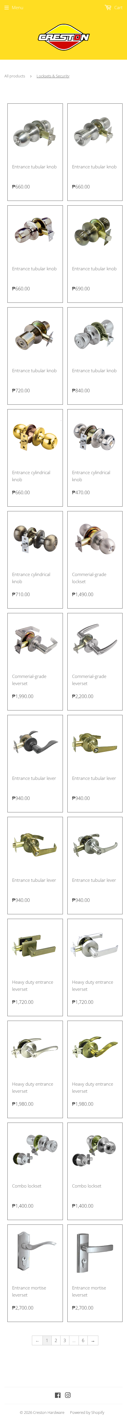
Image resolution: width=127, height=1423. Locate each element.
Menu (17, 7)
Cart (118, 7)
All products (14, 76)
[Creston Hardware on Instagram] (68, 1396)
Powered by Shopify (87, 1412)
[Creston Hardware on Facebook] (58, 1396)
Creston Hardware (48, 1412)
